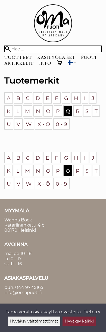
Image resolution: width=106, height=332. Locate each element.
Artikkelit (19, 63)
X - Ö (44, 124)
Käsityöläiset (56, 57)
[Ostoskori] (59, 63)
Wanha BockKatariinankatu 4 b (24, 222)
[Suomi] (72, 63)
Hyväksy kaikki (79, 321)
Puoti (88, 57)
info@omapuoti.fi (23, 292)
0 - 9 (61, 124)
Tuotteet (18, 57)
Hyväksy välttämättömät (34, 321)
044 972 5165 (29, 287)
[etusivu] (53, 40)
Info (45, 63)
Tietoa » (92, 311)
